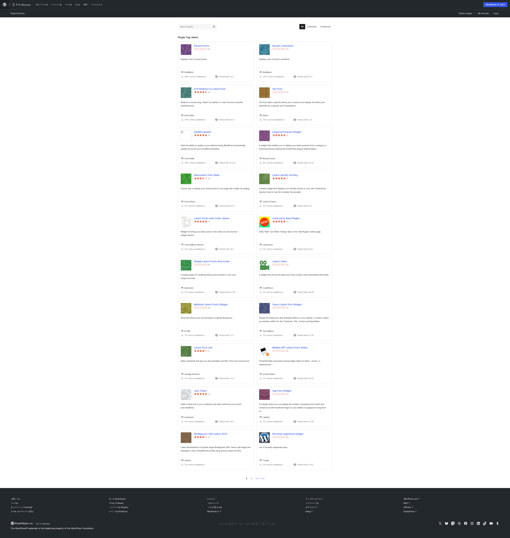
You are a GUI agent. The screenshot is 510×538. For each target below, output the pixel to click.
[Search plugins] (214, 26)
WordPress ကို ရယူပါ (495, 4)
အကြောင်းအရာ (15, 499)
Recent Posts (201, 45)
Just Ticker (200, 390)
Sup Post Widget (281, 390)
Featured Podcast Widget (286, 132)
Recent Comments (283, 45)
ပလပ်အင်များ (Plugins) (118, 507)
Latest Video (279, 261)
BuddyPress (410, 511)
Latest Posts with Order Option (212, 218)
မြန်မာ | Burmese (43, 524)
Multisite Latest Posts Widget (211, 304)
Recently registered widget (287, 433)
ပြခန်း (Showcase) (117, 499)
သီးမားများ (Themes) (116, 503)
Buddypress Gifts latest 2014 (210, 433)
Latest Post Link (203, 347)
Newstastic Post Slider (207, 175)
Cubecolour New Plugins (286, 218)
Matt (407, 503)
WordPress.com (412, 499)
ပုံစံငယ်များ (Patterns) (118, 511)
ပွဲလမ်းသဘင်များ (311, 503)
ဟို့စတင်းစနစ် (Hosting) (21, 507)
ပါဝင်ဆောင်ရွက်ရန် (313, 499)
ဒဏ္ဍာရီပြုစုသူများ (214, 507)
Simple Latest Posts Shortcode (211, 261)
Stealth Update (202, 132)
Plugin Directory (18, 13)
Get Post (277, 89)
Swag (309, 511)
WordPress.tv (214, 511)
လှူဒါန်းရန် (311, 507)
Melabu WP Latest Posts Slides (290, 347)
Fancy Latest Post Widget (287, 304)
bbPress (408, 507)
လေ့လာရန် (211, 499)
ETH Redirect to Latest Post (210, 89)
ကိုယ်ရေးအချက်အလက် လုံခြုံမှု (22, 511)
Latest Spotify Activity (285, 175)
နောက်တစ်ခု (260, 478)
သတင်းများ (14, 503)
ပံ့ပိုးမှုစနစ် (212, 503)
